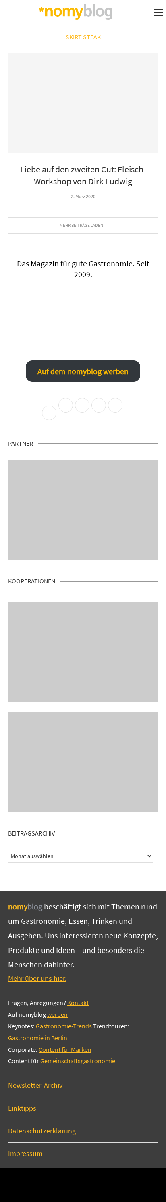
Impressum (25, 1153)
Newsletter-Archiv (35, 1085)
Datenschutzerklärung (42, 1130)
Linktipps (22, 1108)
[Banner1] (83, 510)
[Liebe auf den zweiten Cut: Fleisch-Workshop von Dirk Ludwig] (83, 103)
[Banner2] (83, 652)
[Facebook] (71, 1185)
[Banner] (83, 762)
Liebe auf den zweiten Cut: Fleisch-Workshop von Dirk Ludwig (83, 175)
